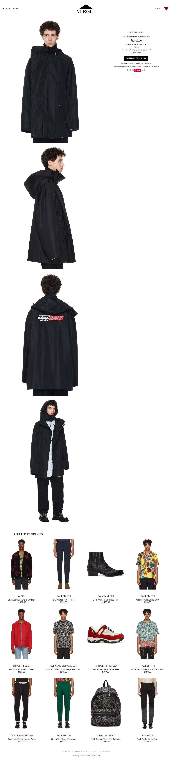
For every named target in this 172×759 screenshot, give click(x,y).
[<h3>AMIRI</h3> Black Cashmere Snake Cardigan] (21, 564)
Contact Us (95, 751)
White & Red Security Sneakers (105, 669)
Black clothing (145, 66)
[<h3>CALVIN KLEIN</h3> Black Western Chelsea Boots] (105, 564)
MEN (8, 9)
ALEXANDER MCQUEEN (63, 665)
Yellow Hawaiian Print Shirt (147, 600)
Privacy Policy (82, 751)
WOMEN (15, 9)
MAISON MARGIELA (105, 665)
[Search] (3, 8)
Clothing (131, 63)
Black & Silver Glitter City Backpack (106, 739)
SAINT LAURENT (105, 735)
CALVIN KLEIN (106, 596)
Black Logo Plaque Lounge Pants (22, 739)
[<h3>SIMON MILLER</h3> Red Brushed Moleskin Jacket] (21, 634)
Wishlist (107, 751)
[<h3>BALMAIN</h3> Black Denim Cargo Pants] (147, 703)
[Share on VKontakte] (142, 70)
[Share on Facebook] (127, 70)
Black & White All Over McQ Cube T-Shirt (63, 669)
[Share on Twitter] (130, 70)
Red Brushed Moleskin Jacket (21, 669)
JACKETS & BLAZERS (141, 63)
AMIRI (21, 596)
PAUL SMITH (64, 596)
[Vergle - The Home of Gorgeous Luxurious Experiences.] (86, 8)
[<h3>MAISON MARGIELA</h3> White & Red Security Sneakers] (105, 634)
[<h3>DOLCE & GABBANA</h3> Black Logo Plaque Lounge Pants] (21, 703)
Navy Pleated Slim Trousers (63, 600)
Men (149, 63)
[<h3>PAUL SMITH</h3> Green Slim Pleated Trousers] (63, 703)
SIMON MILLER (21, 665)
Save (138, 70)
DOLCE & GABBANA (21, 735)
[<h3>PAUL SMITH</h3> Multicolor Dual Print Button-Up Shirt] (147, 634)
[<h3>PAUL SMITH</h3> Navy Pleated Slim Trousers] (63, 564)
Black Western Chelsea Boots (106, 600)
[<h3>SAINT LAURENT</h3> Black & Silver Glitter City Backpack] (105, 703)
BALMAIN (147, 735)
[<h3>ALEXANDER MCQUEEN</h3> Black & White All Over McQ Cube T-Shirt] (63, 634)
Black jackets (155, 66)
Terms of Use (67, 751)
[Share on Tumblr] (145, 70)
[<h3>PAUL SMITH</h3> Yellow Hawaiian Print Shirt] (147, 564)
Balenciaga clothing (123, 66)
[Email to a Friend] (133, 70)
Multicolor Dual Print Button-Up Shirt (147, 669)
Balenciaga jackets (135, 66)
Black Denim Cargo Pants (147, 739)
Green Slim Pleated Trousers (63, 739)
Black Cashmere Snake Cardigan (21, 600)
